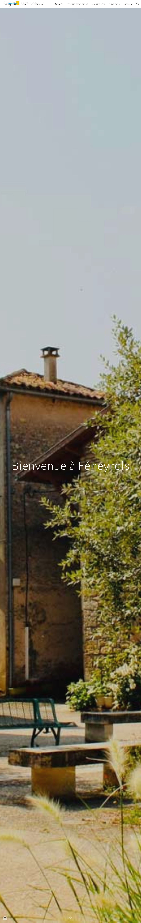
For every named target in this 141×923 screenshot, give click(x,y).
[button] (137, 4)
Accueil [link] (58, 4)
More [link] (127, 4)
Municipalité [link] (97, 4)
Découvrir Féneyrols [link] (75, 4)
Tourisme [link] (113, 4)
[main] (70, 465)
